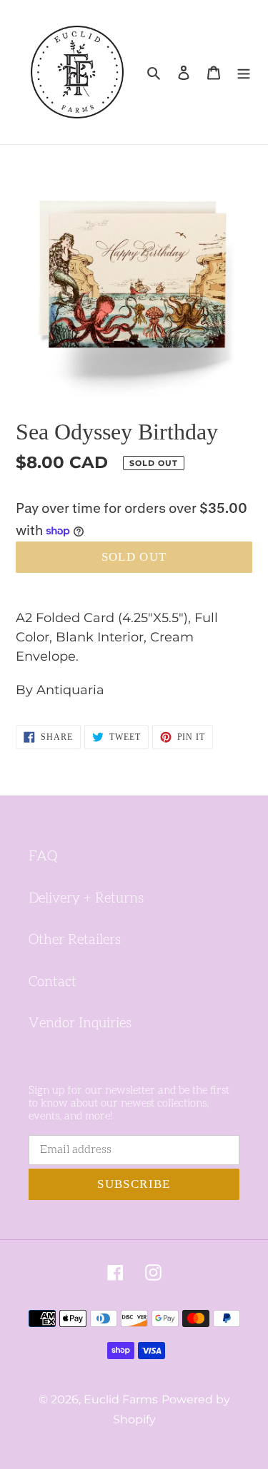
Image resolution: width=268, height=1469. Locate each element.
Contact (52, 982)
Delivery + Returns (86, 898)
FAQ (43, 856)
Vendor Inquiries (80, 1023)
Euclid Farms (121, 1399)
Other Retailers (75, 940)
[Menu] (244, 72)
